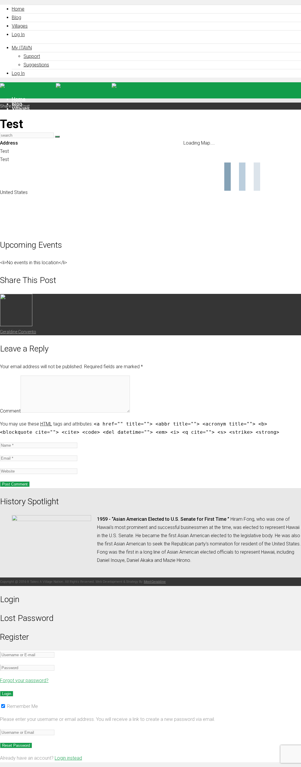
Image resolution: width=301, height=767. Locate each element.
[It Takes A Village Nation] (83, 87)
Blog (16, 17)
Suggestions (36, 65)
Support (32, 56)
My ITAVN (22, 48)
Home (18, 9)
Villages (20, 26)
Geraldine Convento (18, 331)
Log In (18, 34)
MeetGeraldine (155, 582)
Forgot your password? (24, 680)
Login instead (68, 758)
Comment (10, 411)
